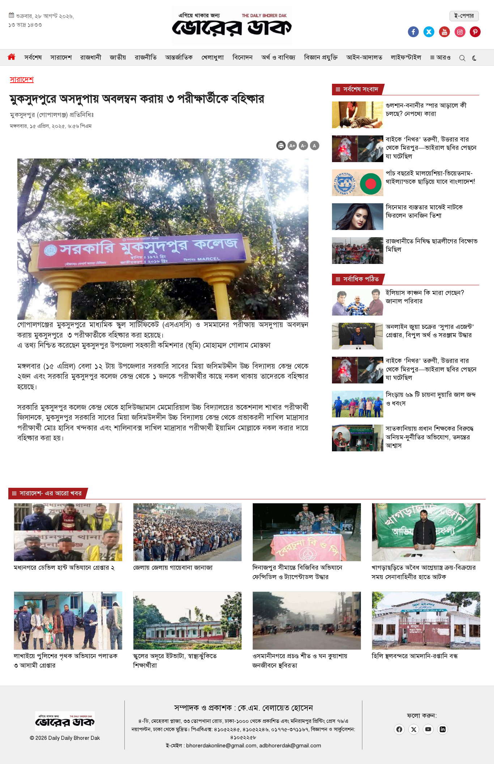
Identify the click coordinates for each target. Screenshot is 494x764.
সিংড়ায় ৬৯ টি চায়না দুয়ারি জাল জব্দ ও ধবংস (431, 399)
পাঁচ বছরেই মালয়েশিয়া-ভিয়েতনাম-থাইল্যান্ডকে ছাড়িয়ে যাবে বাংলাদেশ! (430, 177)
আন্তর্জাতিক (179, 57)
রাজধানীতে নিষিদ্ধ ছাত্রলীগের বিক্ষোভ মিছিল (432, 245)
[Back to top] (483, 749)
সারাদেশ (61, 57)
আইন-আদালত (364, 57)
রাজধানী (90, 57)
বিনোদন (243, 57)
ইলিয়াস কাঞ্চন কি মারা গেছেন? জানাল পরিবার (425, 297)
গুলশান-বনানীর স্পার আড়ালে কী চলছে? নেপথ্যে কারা (426, 109)
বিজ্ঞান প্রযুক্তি (321, 57)
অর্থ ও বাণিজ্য (278, 57)
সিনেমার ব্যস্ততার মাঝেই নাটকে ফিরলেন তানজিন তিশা (424, 211)
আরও (443, 57)
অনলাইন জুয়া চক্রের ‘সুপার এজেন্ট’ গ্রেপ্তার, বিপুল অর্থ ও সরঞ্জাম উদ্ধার (430, 331)
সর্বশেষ (33, 57)
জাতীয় (118, 57)
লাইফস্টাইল (406, 57)
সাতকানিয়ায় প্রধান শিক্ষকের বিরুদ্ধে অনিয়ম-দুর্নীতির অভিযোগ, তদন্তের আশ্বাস (429, 437)
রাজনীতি (146, 57)
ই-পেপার (464, 15)
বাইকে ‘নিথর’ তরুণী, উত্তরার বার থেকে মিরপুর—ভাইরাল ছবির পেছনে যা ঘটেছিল (431, 147)
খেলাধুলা (212, 57)
